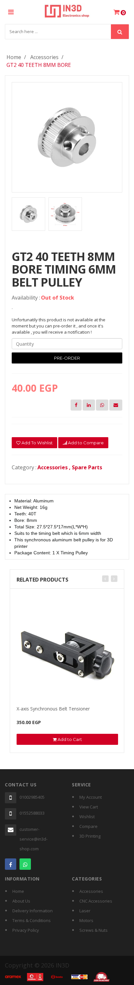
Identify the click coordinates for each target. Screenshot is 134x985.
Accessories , (54, 467)
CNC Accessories (95, 901)
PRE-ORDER (67, 358)
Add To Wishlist (36, 442)
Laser (84, 911)
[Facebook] (10, 864)
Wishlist (87, 816)
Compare (88, 826)
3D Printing (89, 836)
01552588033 (32, 813)
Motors (86, 920)
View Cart (88, 807)
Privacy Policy (25, 930)
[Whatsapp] (25, 864)
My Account (90, 797)
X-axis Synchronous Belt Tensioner (53, 709)
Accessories (44, 57)
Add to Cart (69, 739)
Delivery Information (32, 911)
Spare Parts (87, 467)
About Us (21, 901)
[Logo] (67, 10)
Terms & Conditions (31, 920)
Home (14, 57)
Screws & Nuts (93, 930)
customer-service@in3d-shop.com (33, 839)
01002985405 (32, 797)
